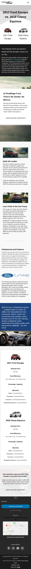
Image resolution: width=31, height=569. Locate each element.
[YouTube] (18, 548)
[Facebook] (9, 548)
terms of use (20, 560)
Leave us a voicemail (15, 506)
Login (18, 565)
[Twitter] (13, 548)
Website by (14, 567)
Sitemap (13, 565)
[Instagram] (22, 548)
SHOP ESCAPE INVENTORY (16, 118)
